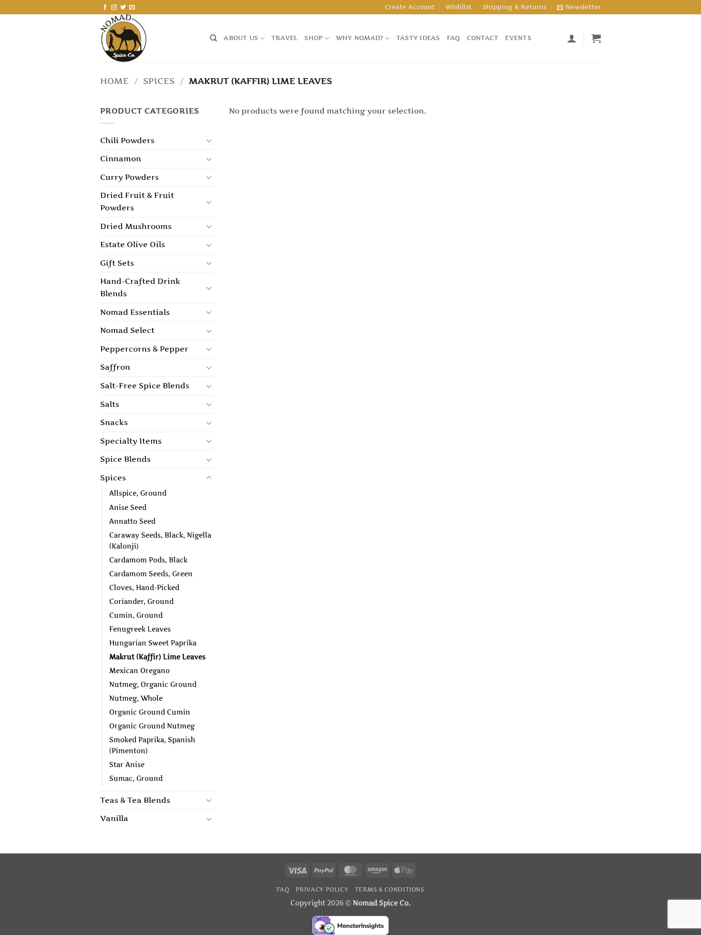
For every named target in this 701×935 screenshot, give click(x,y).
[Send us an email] (132, 7)
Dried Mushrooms (136, 226)
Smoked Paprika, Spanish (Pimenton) (152, 745)
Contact (483, 38)
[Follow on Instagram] (114, 7)
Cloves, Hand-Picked (144, 587)
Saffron (115, 367)
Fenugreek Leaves (140, 629)
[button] (579, 7)
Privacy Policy (322, 889)
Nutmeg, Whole (136, 698)
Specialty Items (131, 441)
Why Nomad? (359, 38)
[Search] (213, 38)
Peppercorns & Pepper (144, 348)
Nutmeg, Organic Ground (152, 684)
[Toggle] (209, 140)
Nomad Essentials (135, 312)
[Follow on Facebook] (105, 7)
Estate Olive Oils (132, 244)
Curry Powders (129, 177)
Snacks (114, 422)
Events (518, 38)
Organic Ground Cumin (149, 712)
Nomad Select (127, 330)
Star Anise (126, 764)
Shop (313, 38)
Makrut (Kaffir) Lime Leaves (157, 657)
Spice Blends (125, 459)
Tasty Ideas (418, 38)
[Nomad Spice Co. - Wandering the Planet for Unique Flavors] (148, 38)
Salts (109, 404)
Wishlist (458, 6)
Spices (159, 80)
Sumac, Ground (136, 778)
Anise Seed (127, 507)
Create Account (410, 6)
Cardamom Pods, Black (148, 560)
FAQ (453, 38)
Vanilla (114, 818)
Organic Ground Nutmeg (152, 726)
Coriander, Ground (141, 601)
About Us (241, 38)
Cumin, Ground (136, 615)
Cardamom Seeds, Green (151, 574)
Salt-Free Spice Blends (144, 385)
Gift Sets (117, 263)
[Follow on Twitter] (123, 7)
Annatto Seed (132, 521)
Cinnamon (120, 158)
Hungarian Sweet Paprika (152, 643)
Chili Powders (127, 140)
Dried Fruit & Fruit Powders (137, 201)
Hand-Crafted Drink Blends (140, 287)
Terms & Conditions (389, 889)
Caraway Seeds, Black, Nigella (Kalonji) (160, 541)
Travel (284, 38)
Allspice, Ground (137, 493)
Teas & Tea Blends (135, 800)
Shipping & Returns (514, 6)
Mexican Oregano (139, 670)
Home (114, 80)
